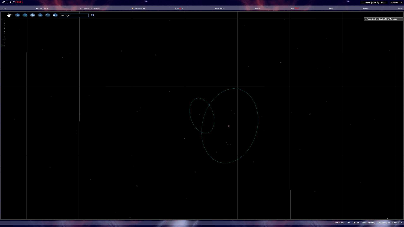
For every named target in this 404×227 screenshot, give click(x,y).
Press (365, 8)
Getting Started (42, 8)
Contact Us (397, 222)
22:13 (55, 15)
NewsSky (179, 8)
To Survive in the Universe (89, 8)
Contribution (339, 222)
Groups (356, 222)
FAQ (331, 8)
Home (4, 8)
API (348, 222)
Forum (257, 8)
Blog (295, 9)
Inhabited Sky (140, 8)
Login (400, 8)
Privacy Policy (368, 222)
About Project (383, 222)
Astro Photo (220, 8)
